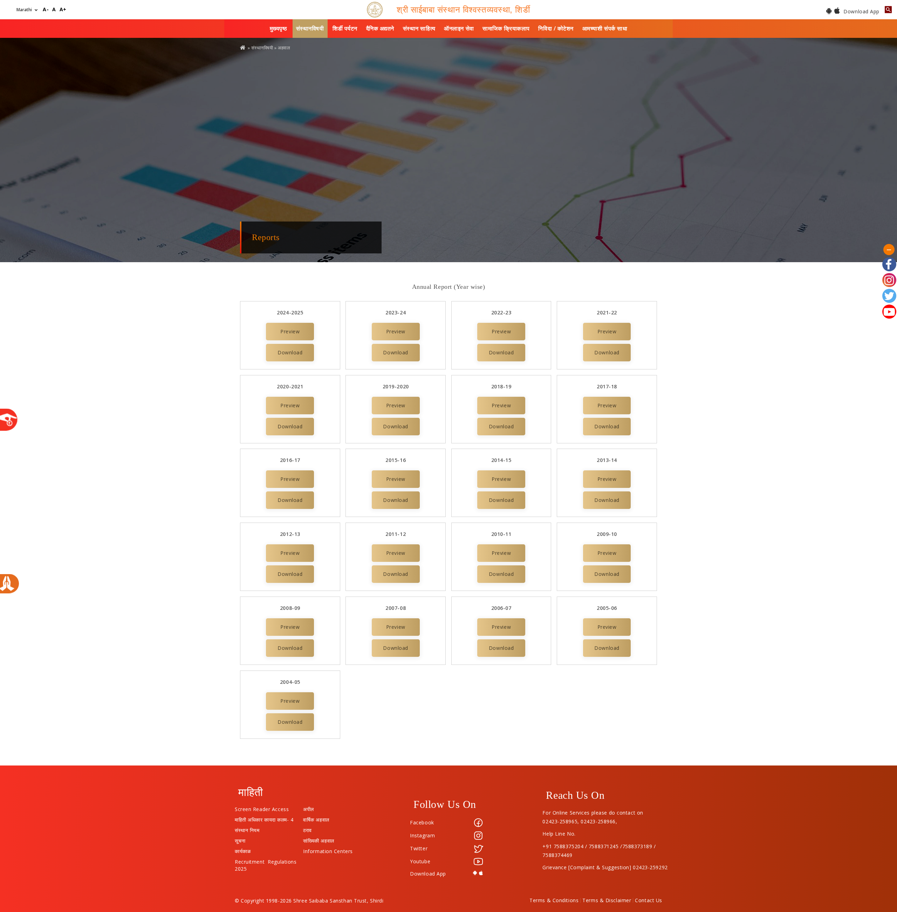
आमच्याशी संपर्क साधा (605, 28)
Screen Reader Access (262, 807)
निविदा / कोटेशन (556, 28)
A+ (63, 9)
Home (243, 47)
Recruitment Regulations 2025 (265, 860)
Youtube (420, 861)
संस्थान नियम (247, 828)
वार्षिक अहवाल (316, 818)
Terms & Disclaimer (606, 900)
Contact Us (648, 900)
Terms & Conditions (553, 900)
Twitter (418, 848)
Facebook (422, 822)
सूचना (240, 839)
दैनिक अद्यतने (380, 28)
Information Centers (328, 849)
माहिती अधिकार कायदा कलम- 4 (264, 818)
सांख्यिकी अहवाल (318, 839)
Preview (290, 331)
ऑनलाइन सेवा (459, 28)
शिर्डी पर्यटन (345, 28)
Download (290, 352)
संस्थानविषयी (310, 28)
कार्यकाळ (243, 849)
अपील (308, 807)
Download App (860, 11)
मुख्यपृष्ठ (278, 28)
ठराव (307, 828)
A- (46, 9)
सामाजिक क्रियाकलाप (506, 28)
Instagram (422, 835)
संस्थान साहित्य (419, 28)
